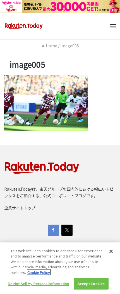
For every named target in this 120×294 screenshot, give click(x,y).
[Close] (111, 251)
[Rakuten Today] (23, 26)
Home (51, 45)
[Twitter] (67, 230)
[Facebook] (53, 230)
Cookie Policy (38, 272)
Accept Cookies (91, 283)
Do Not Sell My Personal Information (38, 283)
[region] (60, 268)
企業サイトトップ (19, 208)
